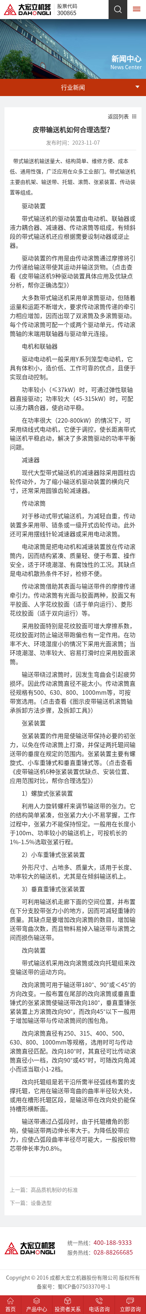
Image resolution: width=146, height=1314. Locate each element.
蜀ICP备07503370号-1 (84, 1286)
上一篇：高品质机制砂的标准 (44, 1190)
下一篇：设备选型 (31, 1203)
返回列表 (118, 116)
